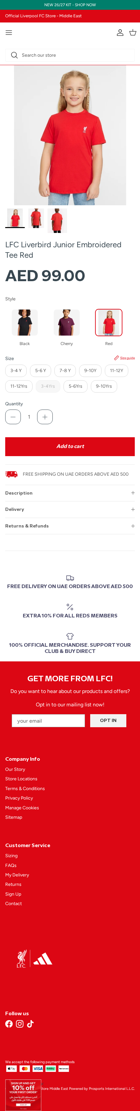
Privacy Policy (19, 798)
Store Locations (21, 779)
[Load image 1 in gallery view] (70, 135)
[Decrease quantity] (13, 417)
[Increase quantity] (45, 417)
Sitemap (13, 817)
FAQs (11, 865)
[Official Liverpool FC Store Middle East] (70, 31)
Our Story (15, 769)
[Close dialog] (42, 1084)
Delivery (14, 509)
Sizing (11, 855)
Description (19, 493)
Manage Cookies (22, 808)
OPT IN (108, 720)
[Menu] (9, 32)
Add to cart (70, 446)
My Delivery (17, 875)
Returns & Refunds (27, 526)
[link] (23, 1095)
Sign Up (13, 894)
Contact (13, 903)
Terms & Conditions (25, 788)
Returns (13, 884)
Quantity (14, 404)
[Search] (14, 55)
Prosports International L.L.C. (112, 1089)
